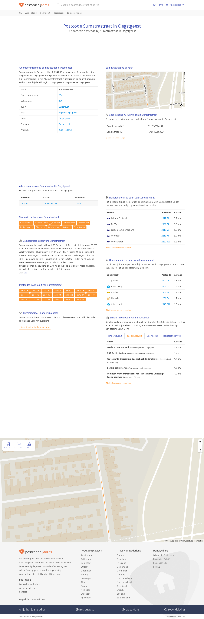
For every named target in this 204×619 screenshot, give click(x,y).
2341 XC (24, 203)
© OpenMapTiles (171, 540)
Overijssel (122, 586)
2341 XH (24, 290)
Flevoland (121, 559)
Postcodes (175, 4)
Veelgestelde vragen (29, 588)
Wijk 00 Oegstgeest (68, 112)
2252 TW (165, 241)
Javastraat (56, 222)
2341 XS (58, 299)
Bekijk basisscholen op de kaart (119, 383)
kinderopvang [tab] (115, 335)
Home (160, 4)
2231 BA (165, 298)
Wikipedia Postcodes (163, 555)
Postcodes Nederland (29, 584)
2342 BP (80, 295)
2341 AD (91, 290)
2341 (61, 95)
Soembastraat (53, 227)
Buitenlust (64, 106)
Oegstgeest (64, 118)
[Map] (145, 90)
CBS (25, 273)
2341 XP (91, 295)
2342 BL (24, 299)
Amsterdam (86, 555)
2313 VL (165, 229)
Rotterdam (86, 559)
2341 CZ (165, 286)
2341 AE (80, 299)
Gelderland (122, 566)
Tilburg (84, 574)
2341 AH (69, 295)
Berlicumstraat (26, 227)
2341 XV (46, 299)
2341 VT (165, 292)
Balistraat (67, 227)
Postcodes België (161, 559)
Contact (23, 591)
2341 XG (80, 290)
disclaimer (171, 616)
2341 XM (46, 295)
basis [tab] (134, 335)
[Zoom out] (200, 446)
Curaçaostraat (26, 222)
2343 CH (165, 304)
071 (60, 101)
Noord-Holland (124, 582)
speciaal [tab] (172, 335)
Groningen (86, 578)
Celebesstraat (69, 222)
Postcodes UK (160, 562)
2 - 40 (78, 203)
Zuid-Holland (65, 129)
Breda (84, 586)
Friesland (121, 562)
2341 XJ (24, 295)
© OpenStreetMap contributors (191, 540)
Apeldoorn (86, 597)
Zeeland (121, 593)
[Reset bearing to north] (200, 450)
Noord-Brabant (124, 578)
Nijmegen (86, 589)
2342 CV (165, 280)
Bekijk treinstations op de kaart (119, 247)
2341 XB (35, 290)
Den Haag (86, 562)
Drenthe (121, 555)
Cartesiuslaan (79, 227)
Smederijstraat (39, 599)
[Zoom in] (200, 441)
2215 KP (165, 235)
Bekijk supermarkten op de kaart (119, 310)
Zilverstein (40, 227)
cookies (181, 616)
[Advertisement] (102, 46)
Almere (84, 582)
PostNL (156, 566)
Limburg (121, 574)
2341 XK (58, 290)
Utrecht (84, 566)
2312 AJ (165, 218)
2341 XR (69, 299)
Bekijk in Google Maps (116, 138)
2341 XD (46, 290)
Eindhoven (86, 570)
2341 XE (35, 295)
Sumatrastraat (50, 203)
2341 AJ (35, 299)
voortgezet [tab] (152, 335)
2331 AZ (165, 224)
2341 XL (69, 290)
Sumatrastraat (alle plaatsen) (34, 327)
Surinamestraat (41, 222)
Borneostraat (83, 222)
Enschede (86, 593)
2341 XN (58, 295)
